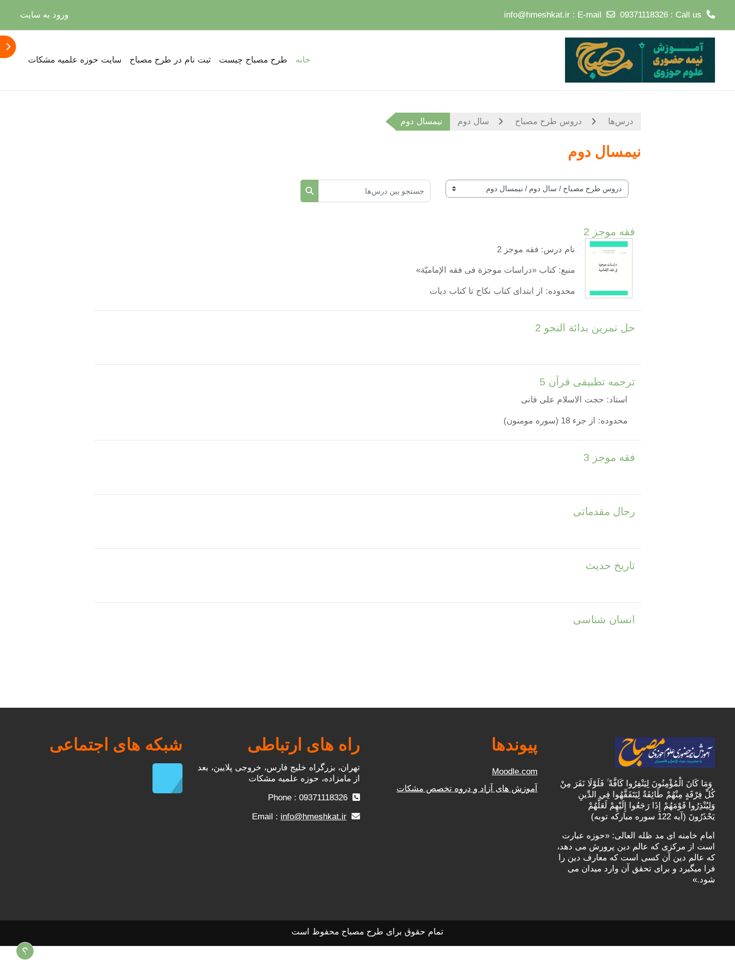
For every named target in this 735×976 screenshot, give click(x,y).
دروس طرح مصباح (548, 121)
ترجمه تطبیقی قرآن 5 (587, 381)
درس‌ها (621, 121)
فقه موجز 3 (609, 457)
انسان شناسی (604, 619)
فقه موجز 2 (609, 231)
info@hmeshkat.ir (537, 15)
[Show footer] (25, 951)
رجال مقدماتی (604, 511)
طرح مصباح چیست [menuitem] (253, 60)
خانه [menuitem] (303, 60)
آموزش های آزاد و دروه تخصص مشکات (467, 788)
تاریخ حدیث (610, 565)
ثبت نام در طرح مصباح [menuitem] (170, 60)
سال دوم (473, 121)
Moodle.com (515, 771)
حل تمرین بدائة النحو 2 (585, 327)
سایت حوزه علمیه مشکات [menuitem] (75, 60)
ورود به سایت (44, 15)
